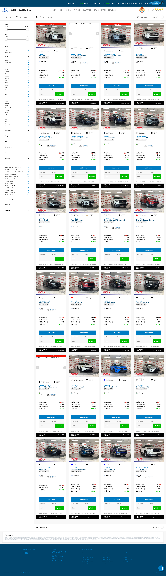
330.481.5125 (72, 3)
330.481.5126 (98, 3)
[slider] (6, 29)
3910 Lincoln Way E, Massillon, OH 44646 (135, 3)
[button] (64, 36)
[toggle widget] (161, 568)
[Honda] (5, 10)
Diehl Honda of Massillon (43, 103)
